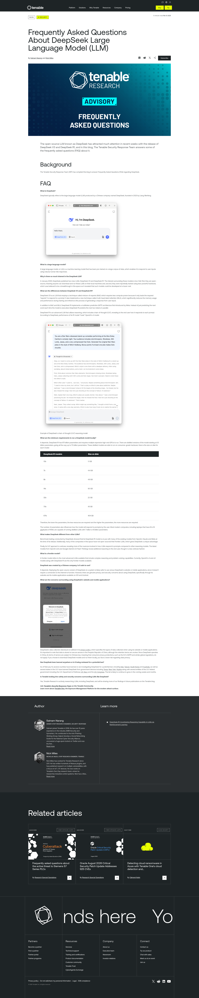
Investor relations (109, 958)
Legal (74, 981)
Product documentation (74, 958)
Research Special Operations (45, 877)
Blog (32, 17)
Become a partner (35, 947)
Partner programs (34, 958)
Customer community (74, 962)
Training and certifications (75, 955)
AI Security (42, 17)
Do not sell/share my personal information (55, 981)
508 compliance (84, 981)
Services (69, 947)
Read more (50, 746)
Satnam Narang (36, 58)
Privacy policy (33, 981)
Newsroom (107, 955)
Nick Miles (49, 58)
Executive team (108, 951)
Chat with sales (145, 955)
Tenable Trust (71, 966)
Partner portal (33, 955)
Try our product (145, 951)
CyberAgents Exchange (74, 970)
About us (106, 947)
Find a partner (33, 951)
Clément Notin (135, 877)
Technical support (72, 951)
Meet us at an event (147, 958)
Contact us (144, 947)
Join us (142, 962)
